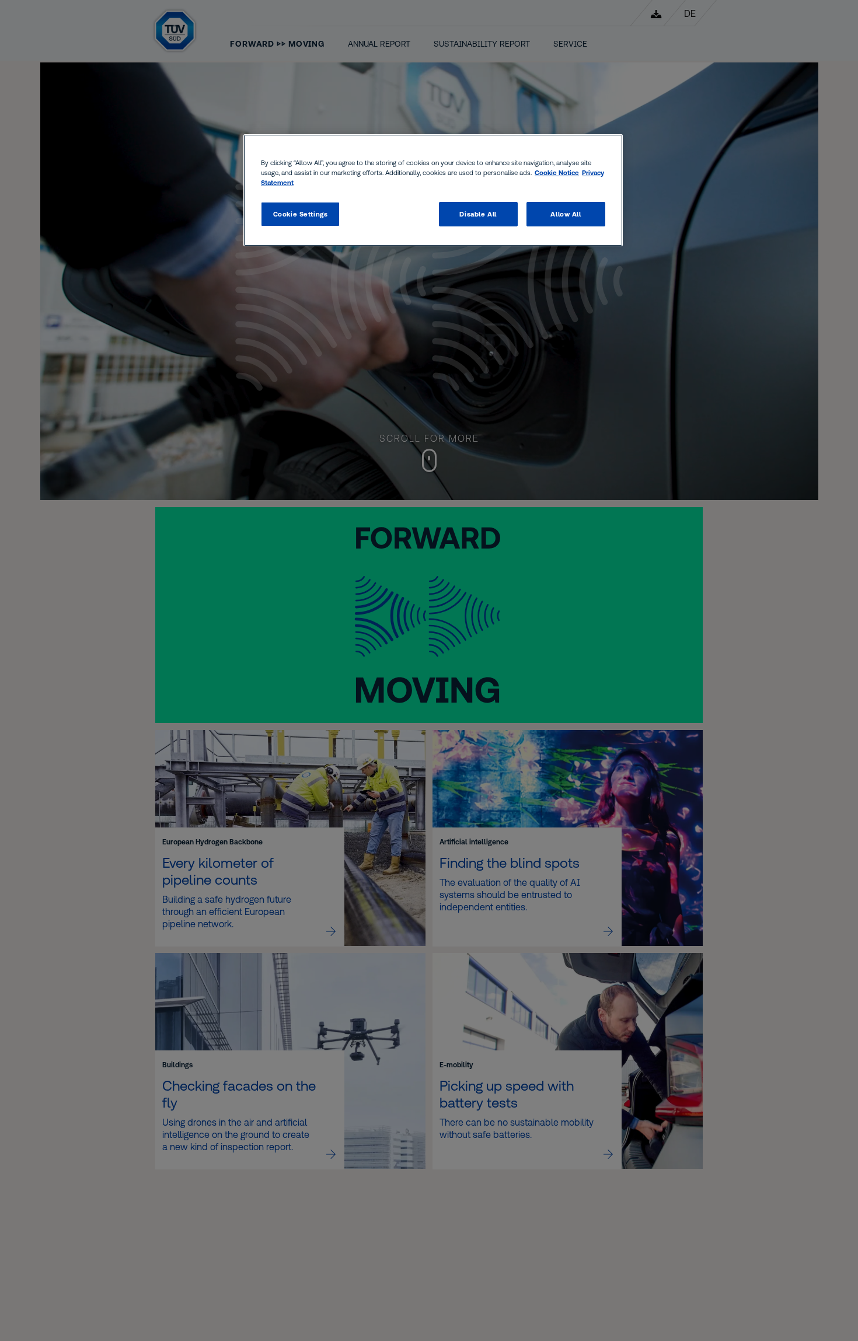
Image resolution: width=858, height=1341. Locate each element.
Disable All (477, 214)
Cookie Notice (557, 172)
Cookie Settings (300, 214)
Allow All (565, 214)
